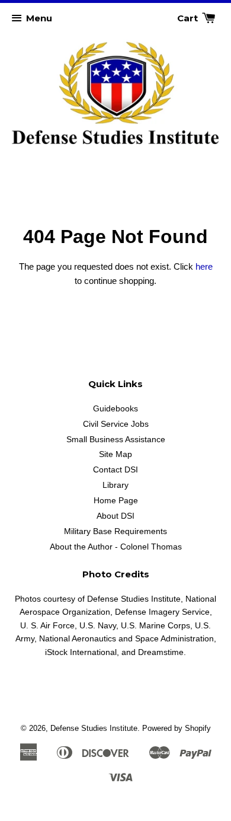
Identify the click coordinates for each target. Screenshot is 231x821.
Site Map (115, 454)
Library (115, 485)
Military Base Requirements (115, 531)
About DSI (115, 515)
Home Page (116, 500)
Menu (39, 18)
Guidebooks (115, 408)
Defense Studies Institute (93, 728)
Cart (188, 18)
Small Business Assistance (115, 439)
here (204, 266)
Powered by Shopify (176, 728)
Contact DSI (115, 469)
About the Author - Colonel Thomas (116, 546)
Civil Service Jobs (116, 424)
